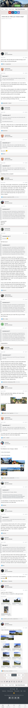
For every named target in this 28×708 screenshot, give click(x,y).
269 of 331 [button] (14, 674)
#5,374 (26, 446)
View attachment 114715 (13, 496)
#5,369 (26, 299)
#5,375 (26, 486)
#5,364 (26, 139)
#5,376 (26, 514)
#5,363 (26, 112)
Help (21, 691)
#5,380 (26, 627)
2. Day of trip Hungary (5, 455)
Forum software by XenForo (14, 695)
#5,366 (26, 182)
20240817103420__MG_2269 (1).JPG (19, 648)
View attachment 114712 (6, 494)
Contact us (4, 691)
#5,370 (26, 328)
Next (19, 674)
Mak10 (6, 386)
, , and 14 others (11, 477)
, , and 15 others (11, 413)
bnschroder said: (5, 209)
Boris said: (4, 545)
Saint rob (6, 482)
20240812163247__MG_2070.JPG (8, 613)
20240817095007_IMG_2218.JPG (18, 666)
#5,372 (26, 391)
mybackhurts (7, 68)
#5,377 (26, 542)
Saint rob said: (5, 517)
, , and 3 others (13, 618)
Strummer (7, 201)
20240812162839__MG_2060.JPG (8, 603)
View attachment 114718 (18, 497)
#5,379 (26, 590)
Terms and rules (10, 691)
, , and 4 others (11, 197)
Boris (6, 509)
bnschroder (7, 178)
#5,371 (26, 351)
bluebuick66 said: (5, 142)
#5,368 (26, 233)
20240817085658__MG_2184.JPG (8, 666)
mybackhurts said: (6, 115)
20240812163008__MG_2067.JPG (19, 603)
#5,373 (26, 422)
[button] (1, 5)
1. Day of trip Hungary (5, 452)
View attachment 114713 (15, 494)
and (7, 64)
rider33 (4, 18)
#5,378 (26, 574)
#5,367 (26, 206)
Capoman (7, 442)
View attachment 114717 (9, 497)
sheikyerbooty (8, 294)
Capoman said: (5, 489)
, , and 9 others (10, 670)
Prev (9, 674)
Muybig (6, 323)
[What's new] (24, 5)
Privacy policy (16, 691)
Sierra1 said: (4, 76)
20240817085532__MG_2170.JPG (19, 657)
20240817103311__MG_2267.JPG (7, 648)
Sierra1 (6, 53)
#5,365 (26, 162)
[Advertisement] (14, 34)
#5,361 (26, 57)
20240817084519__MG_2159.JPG (8, 657)
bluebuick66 (7, 107)
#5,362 (26, 73)
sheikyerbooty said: (6, 354)
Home (24, 691)
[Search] (26, 5)
